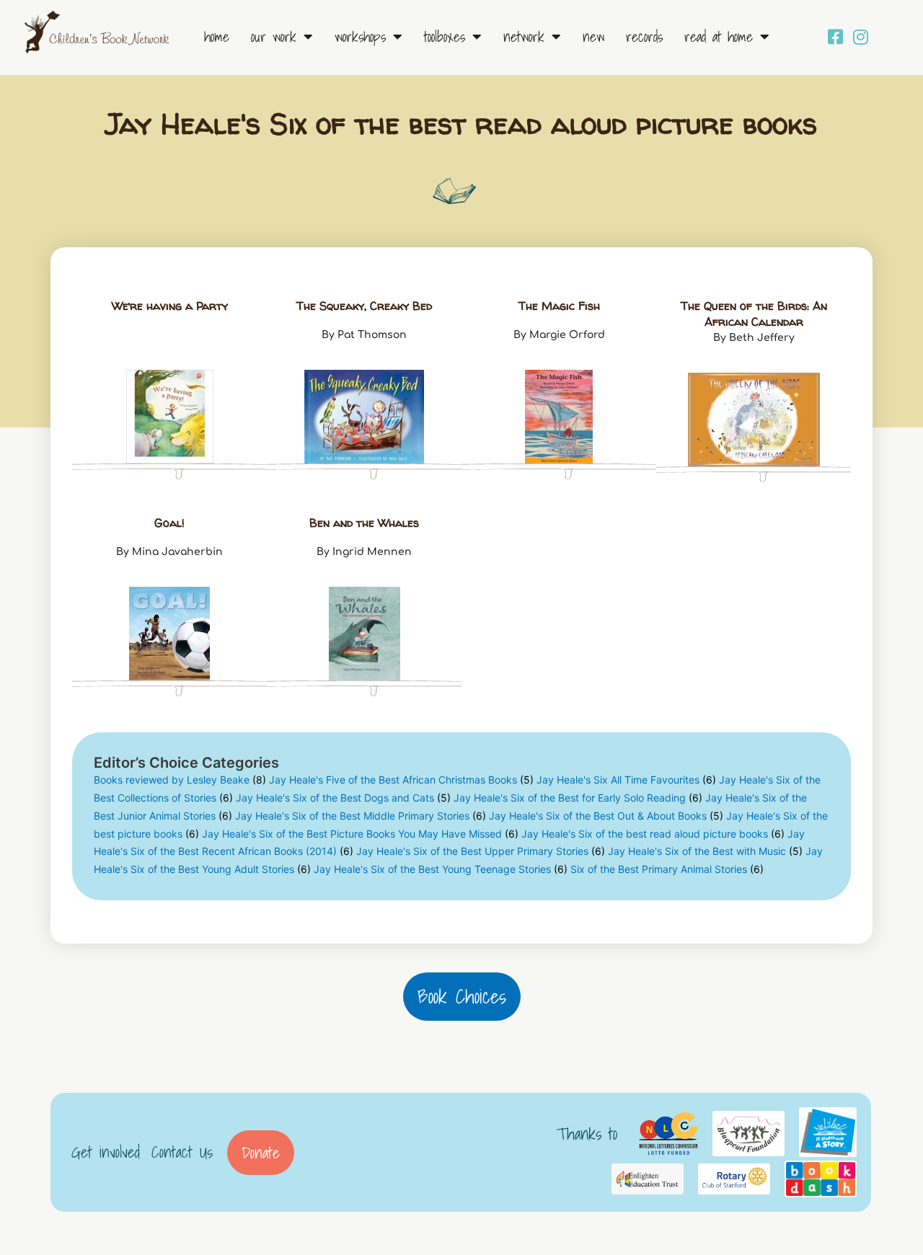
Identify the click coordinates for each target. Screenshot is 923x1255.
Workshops (360, 36)
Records (644, 36)
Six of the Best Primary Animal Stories (667, 869)
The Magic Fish (559, 306)
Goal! (169, 523)
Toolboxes (444, 36)
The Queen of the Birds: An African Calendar (754, 313)
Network (523, 36)
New (593, 36)
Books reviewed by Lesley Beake (180, 779)
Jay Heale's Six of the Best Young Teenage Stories (441, 869)
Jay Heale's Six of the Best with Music (705, 851)
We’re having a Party (170, 306)
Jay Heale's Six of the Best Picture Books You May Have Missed (360, 834)
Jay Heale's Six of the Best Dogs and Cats (343, 797)
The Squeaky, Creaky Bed (364, 306)
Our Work (273, 36)
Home (216, 36)
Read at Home (718, 36)
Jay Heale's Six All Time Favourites (626, 779)
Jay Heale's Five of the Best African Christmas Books (401, 779)
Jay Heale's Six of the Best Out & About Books (606, 816)
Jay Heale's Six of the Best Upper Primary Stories (480, 851)
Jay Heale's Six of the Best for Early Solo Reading (578, 797)
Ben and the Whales (364, 523)
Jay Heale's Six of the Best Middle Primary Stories (360, 816)
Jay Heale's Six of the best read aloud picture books (653, 834)
